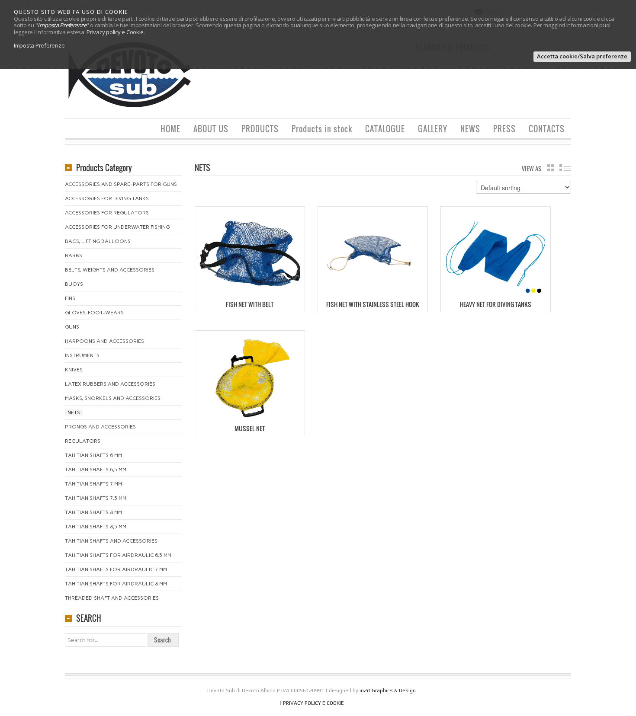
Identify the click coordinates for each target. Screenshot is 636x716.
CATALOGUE (385, 128)
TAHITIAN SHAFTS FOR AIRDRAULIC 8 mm (116, 584)
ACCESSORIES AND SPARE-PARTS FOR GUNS (121, 184)
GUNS (72, 327)
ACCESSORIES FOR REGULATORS (107, 213)
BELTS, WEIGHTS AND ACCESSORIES (109, 270)
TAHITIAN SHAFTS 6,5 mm (95, 470)
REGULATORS (82, 441)
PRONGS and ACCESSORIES (100, 427)
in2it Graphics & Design (388, 690)
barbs (73, 256)
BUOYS (74, 284)
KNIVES (74, 370)
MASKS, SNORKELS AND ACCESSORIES (113, 398)
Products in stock (322, 128)
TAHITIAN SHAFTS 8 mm (93, 512)
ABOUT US (210, 128)
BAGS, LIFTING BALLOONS (98, 241)
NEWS (470, 128)
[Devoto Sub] (130, 74)
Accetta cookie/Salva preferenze (582, 56)
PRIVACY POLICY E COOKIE (313, 703)
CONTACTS (547, 128)
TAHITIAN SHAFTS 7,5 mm (95, 498)
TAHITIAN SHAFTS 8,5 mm (95, 527)
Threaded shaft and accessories (112, 598)
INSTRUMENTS (82, 355)
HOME (170, 128)
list (565, 167)
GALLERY (432, 128)
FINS (70, 298)
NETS (73, 412)
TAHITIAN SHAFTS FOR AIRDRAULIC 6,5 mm (118, 555)
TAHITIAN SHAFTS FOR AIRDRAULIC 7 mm (116, 569)
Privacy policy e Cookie (115, 32)
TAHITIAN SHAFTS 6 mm (93, 455)
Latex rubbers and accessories (110, 384)
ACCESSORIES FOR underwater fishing (117, 227)
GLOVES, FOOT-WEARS (94, 313)
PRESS (504, 128)
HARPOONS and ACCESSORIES (104, 341)
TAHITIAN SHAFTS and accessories (111, 541)
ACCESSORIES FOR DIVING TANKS (107, 198)
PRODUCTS (260, 128)
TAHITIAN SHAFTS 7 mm (93, 484)
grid (550, 167)
